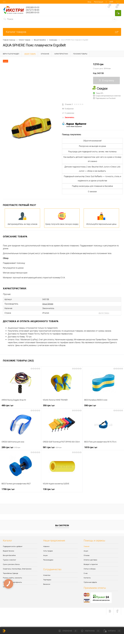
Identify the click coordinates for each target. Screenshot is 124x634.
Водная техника (8, 551)
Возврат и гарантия (91, 564)
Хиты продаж (48, 551)
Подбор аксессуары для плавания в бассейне (92, 186)
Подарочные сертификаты (12, 582)
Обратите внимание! (92, 141)
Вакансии (46, 584)
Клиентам (46, 575)
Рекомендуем (48, 560)
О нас (86, 573)
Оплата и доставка (90, 560)
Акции (45, 555)
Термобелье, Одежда (10, 573)
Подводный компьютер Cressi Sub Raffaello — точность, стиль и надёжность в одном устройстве (92, 178)
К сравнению (69, 113)
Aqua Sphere (47, 304)
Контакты (87, 578)
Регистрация (98, 2)
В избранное (69, 108)
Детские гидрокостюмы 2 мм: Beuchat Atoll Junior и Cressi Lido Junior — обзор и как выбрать (92, 169)
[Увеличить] (31, 128)
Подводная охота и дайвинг (12, 546)
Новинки (46, 546)
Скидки (5, 587)
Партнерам (47, 580)
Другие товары (104, 313)
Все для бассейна (9, 555)
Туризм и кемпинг (9, 560)
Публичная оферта (90, 582)
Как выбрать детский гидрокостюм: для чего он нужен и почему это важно (92, 159)
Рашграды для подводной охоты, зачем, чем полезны (92, 151)
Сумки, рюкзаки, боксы (11, 564)
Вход (89, 2)
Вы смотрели (62, 525)
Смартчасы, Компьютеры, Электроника (17, 569)
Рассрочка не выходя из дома (92, 146)
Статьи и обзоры (90, 569)
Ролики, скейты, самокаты (12, 578)
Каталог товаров (16, 31)
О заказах (92, 191)
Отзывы (87, 555)
